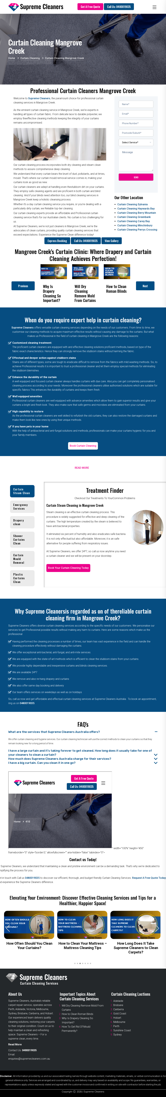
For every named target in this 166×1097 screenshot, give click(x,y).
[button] (157, 928)
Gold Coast (119, 1013)
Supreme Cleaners (39, 98)
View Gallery (112, 241)
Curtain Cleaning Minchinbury (134, 225)
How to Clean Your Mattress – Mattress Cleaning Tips (83, 945)
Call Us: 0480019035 (119, 7)
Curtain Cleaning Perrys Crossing (137, 229)
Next (145, 286)
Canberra (118, 1009)
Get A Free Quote (90, 7)
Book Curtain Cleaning (83, 445)
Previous (23, 286)
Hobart (117, 1017)
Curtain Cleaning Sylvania (132, 204)
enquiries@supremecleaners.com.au (29, 1058)
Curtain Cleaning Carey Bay (133, 221)
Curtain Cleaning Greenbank (134, 217)
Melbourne (119, 1021)
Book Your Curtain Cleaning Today (68, 567)
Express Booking (57, 241)
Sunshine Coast (122, 1030)
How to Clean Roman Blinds (77, 1014)
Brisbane (118, 1005)
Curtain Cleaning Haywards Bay (136, 208)
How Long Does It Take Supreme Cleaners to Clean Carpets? (136, 947)
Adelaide (118, 1000)
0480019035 (27, 703)
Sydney (117, 1034)
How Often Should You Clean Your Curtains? (29, 945)
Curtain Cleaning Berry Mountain (136, 212)
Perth (116, 1026)
